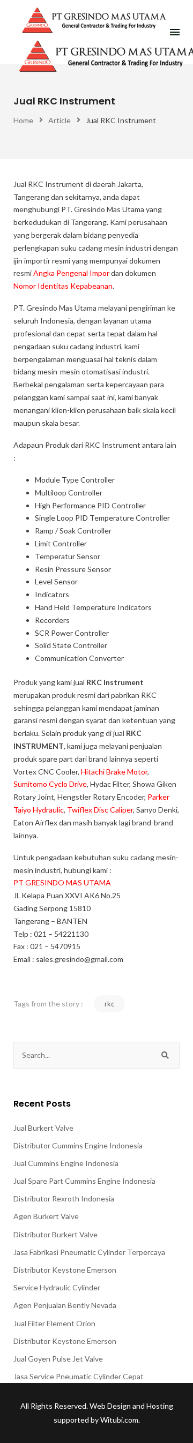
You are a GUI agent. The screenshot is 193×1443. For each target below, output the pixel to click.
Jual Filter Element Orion (54, 1323)
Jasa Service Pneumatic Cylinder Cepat (78, 1376)
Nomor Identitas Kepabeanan (63, 285)
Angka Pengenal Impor (71, 272)
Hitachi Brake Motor (114, 771)
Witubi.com (119, 1419)
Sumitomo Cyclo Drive (50, 783)
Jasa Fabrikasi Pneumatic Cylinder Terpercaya (89, 1252)
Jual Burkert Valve (43, 1127)
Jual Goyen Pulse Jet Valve (58, 1358)
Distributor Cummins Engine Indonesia (78, 1145)
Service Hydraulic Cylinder (56, 1287)
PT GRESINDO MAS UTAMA (62, 882)
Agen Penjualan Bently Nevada (64, 1305)
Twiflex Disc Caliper (100, 809)
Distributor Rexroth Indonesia (63, 1198)
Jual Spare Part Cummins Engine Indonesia (84, 1180)
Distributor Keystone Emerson (64, 1269)
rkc (109, 1003)
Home (23, 120)
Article (59, 120)
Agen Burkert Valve (46, 1216)
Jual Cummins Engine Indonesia (65, 1163)
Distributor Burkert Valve (55, 1234)
